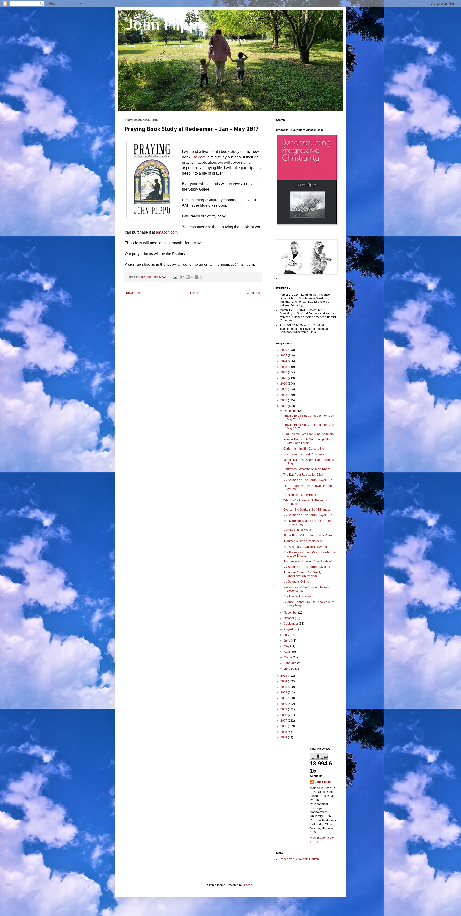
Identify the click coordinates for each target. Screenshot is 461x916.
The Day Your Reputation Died (303, 474)
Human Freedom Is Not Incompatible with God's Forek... (307, 441)
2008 (284, 715)
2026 (284, 350)
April (287, 651)
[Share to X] (191, 277)
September (291, 623)
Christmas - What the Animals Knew (306, 469)
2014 (284, 681)
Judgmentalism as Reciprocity (302, 541)
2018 (284, 395)
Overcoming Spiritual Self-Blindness (306, 509)
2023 (284, 366)
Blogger (248, 885)
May (287, 646)
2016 (284, 406)
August (289, 629)
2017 (284, 400)
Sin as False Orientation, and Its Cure (307, 535)
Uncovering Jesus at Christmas (303, 454)
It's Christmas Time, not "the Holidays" (307, 561)
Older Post (254, 293)
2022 (284, 372)
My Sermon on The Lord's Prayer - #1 (307, 567)
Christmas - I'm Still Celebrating (303, 448)
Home (194, 293)
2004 (284, 737)
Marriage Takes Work (297, 529)
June (287, 640)
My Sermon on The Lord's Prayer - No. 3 (309, 480)
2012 (284, 692)
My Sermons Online (296, 581)
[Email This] (182, 277)
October (289, 618)
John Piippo (166, 24)
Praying (198, 157)
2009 (284, 709)
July (287, 635)
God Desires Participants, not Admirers (308, 434)
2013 (284, 687)
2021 (284, 378)
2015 (284, 675)
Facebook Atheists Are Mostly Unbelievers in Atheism (302, 574)
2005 (284, 732)
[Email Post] (175, 276)
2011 (284, 698)
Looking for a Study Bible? (300, 495)
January (289, 668)
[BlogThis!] (187, 277)
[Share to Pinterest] (201, 277)
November (291, 612)
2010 (284, 703)
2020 (284, 383)
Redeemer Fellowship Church (299, 859)
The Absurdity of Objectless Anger (305, 546)
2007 (284, 720)
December (291, 411)
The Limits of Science (297, 596)
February (290, 663)
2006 (284, 726)
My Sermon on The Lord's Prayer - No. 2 (309, 515)
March (288, 657)
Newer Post (133, 293)
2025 (284, 355)
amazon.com (167, 232)
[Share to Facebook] (196, 277)
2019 (284, 389)
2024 (284, 361)
